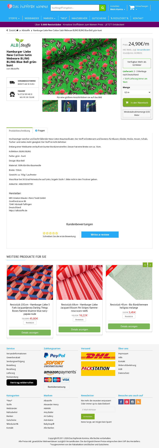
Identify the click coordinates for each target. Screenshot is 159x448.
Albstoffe (15, 68)
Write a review (100, 234)
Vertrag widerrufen (21, 382)
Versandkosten (143, 49)
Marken (10, 416)
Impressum (123, 353)
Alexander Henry (51, 404)
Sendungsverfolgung (16, 361)
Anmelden (87, 416)
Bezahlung (11, 369)
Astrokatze (48, 420)
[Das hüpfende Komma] (27, 6)
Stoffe (9, 404)
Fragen (41, 130)
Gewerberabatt (13, 357)
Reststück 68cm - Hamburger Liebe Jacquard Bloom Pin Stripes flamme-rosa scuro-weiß (79, 307)
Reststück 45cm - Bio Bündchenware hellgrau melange (129, 306)
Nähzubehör (12, 412)
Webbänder (12, 408)
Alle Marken (49, 428)
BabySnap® (49, 424)
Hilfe (120, 357)
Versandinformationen (16, 353)
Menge (126, 87)
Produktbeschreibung (19, 130)
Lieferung (11, 373)
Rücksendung (12, 377)
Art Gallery (48, 416)
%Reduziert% (12, 424)
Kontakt (121, 361)
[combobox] (78, 8)
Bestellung (11, 365)
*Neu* (9, 400)
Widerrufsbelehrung (127, 365)
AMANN (47, 408)
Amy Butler (48, 412)
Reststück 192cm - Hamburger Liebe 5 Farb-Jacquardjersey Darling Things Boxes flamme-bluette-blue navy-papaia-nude (30, 309)
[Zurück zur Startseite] (17, 30)
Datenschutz (123, 373)
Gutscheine (11, 420)
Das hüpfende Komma (79, 438)
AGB (120, 369)
